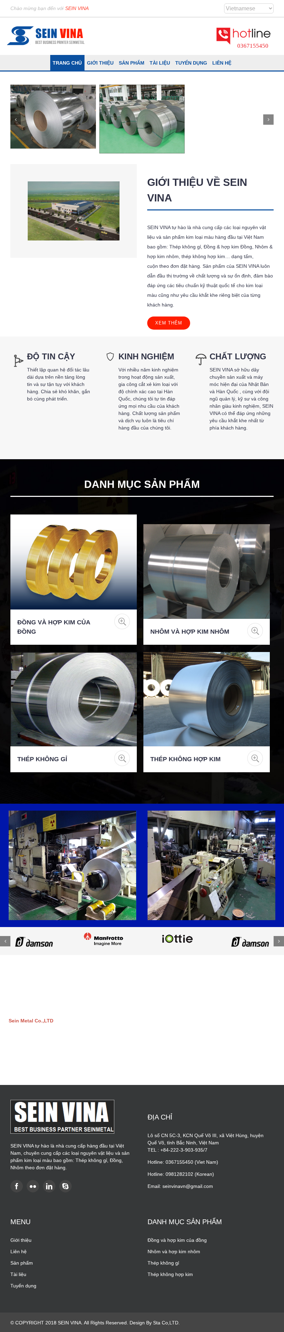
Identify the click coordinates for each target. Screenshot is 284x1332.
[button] (15, 119)
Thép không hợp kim (185, 759)
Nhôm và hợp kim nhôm (189, 631)
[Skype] (65, 1186)
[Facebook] (16, 1186)
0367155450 (252, 45)
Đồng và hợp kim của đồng (177, 1240)
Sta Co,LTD (165, 1322)
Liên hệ (18, 1251)
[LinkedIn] (49, 1186)
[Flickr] (33, 1186)
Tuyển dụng (23, 1285)
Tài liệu (18, 1274)
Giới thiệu (21, 1240)
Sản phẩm (21, 1263)
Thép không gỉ (42, 759)
